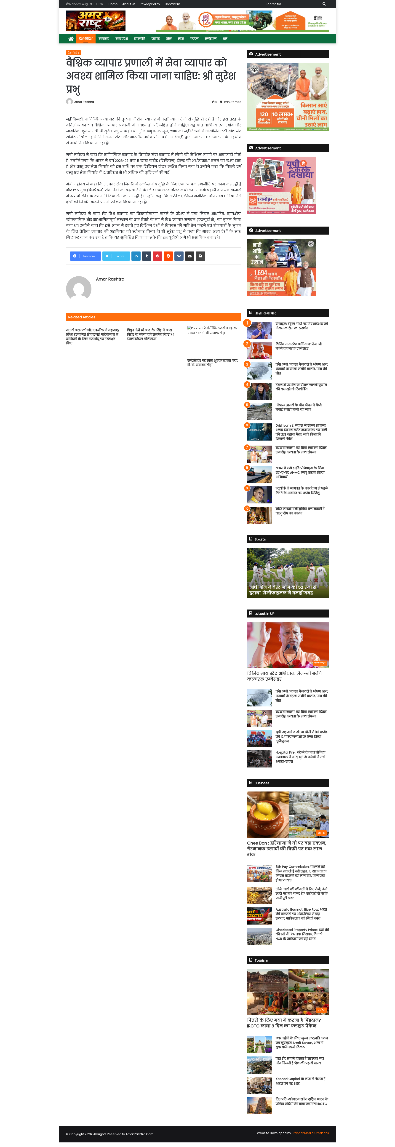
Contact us (173, 4)
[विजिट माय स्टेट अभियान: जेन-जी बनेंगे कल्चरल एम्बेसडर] (259, 350)
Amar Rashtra (84, 102)
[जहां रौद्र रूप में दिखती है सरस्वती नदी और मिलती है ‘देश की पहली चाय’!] (259, 1065)
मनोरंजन (210, 39)
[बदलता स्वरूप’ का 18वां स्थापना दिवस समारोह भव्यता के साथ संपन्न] (259, 454)
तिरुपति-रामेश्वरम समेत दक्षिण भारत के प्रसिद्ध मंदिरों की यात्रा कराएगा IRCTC (302, 1101)
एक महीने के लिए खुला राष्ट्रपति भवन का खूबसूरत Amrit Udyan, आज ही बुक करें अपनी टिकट (302, 1042)
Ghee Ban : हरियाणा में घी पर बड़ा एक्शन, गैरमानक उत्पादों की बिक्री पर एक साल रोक (286, 848)
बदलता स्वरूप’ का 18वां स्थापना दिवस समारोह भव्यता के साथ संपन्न (301, 450)
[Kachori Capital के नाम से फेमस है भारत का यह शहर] (259, 1085)
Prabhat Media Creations (310, 1133)
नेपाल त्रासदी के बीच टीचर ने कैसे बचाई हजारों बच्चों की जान (299, 407)
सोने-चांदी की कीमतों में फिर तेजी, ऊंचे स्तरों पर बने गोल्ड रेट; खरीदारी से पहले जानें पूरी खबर (302, 893)
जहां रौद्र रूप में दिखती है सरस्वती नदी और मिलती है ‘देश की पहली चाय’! (300, 1060)
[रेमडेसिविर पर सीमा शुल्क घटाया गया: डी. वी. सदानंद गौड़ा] (214, 341)
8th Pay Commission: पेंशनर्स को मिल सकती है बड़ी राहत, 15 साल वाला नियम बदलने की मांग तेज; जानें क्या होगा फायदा (301, 873)
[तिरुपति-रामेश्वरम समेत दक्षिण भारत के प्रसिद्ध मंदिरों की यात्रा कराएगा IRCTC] (259, 1105)
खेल (169, 39)
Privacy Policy (150, 4)
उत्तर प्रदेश (122, 39)
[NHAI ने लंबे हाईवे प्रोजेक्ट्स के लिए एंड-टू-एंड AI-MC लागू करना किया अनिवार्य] (259, 474)
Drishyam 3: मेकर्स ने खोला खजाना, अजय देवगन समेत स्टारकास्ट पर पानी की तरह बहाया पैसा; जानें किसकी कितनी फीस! (301, 432)
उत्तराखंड (104, 39)
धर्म (225, 39)
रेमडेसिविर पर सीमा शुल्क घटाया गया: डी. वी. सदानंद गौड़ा (212, 362)
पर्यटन (194, 39)
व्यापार (156, 39)
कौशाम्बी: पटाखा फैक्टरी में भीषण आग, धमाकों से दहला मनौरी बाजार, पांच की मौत (302, 369)
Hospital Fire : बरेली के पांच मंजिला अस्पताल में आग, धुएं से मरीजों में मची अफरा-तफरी (300, 757)
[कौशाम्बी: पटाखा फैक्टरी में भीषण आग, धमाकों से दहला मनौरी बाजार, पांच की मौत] (259, 371)
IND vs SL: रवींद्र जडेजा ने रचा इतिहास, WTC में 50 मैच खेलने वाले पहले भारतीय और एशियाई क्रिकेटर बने (287, 587)
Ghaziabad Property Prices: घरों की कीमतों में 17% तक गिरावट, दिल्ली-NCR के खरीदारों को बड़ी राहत (302, 934)
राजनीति (139, 39)
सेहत (181, 39)
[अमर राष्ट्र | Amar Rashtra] (95, 21)
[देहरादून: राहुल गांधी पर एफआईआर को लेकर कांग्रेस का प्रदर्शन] (259, 330)
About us (128, 4)
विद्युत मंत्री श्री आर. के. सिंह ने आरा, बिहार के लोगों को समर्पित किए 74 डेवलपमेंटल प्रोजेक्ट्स (151, 334)
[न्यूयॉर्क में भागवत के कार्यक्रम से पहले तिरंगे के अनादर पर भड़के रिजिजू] (259, 494)
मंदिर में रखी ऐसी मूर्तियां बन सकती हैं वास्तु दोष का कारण (300, 511)
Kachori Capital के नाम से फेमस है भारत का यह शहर (301, 1081)
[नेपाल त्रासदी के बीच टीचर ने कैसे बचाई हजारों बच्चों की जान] (259, 411)
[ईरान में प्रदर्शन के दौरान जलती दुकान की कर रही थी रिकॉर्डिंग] (259, 391)
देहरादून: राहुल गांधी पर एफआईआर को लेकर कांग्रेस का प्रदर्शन (302, 326)
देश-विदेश (85, 39)
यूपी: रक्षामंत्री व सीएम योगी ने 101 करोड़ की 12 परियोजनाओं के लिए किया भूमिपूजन (302, 736)
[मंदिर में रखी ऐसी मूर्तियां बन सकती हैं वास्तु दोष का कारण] (259, 515)
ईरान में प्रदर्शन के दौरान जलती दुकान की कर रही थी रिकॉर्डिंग (301, 387)
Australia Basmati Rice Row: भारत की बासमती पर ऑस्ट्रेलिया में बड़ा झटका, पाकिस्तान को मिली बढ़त (301, 914)
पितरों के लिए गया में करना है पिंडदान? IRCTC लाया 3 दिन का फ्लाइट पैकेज (284, 1023)
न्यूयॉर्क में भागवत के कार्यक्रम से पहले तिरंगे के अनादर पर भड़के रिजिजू (302, 490)
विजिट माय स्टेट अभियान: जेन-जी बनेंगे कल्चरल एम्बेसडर (299, 346)
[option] (288, 573)
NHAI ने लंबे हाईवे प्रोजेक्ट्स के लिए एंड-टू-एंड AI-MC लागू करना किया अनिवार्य (300, 472)
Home (113, 4)
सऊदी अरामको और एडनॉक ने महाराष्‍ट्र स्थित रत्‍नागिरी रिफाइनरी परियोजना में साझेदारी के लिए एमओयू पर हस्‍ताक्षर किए (92, 336)
